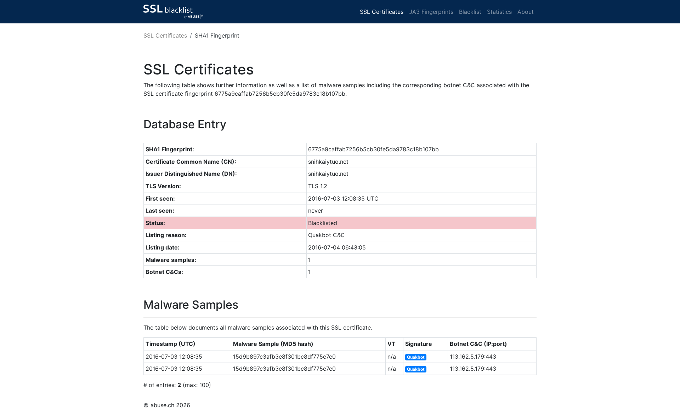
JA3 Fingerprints (431, 11)
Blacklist (470, 11)
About (525, 11)
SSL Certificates (381, 11)
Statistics (499, 11)
